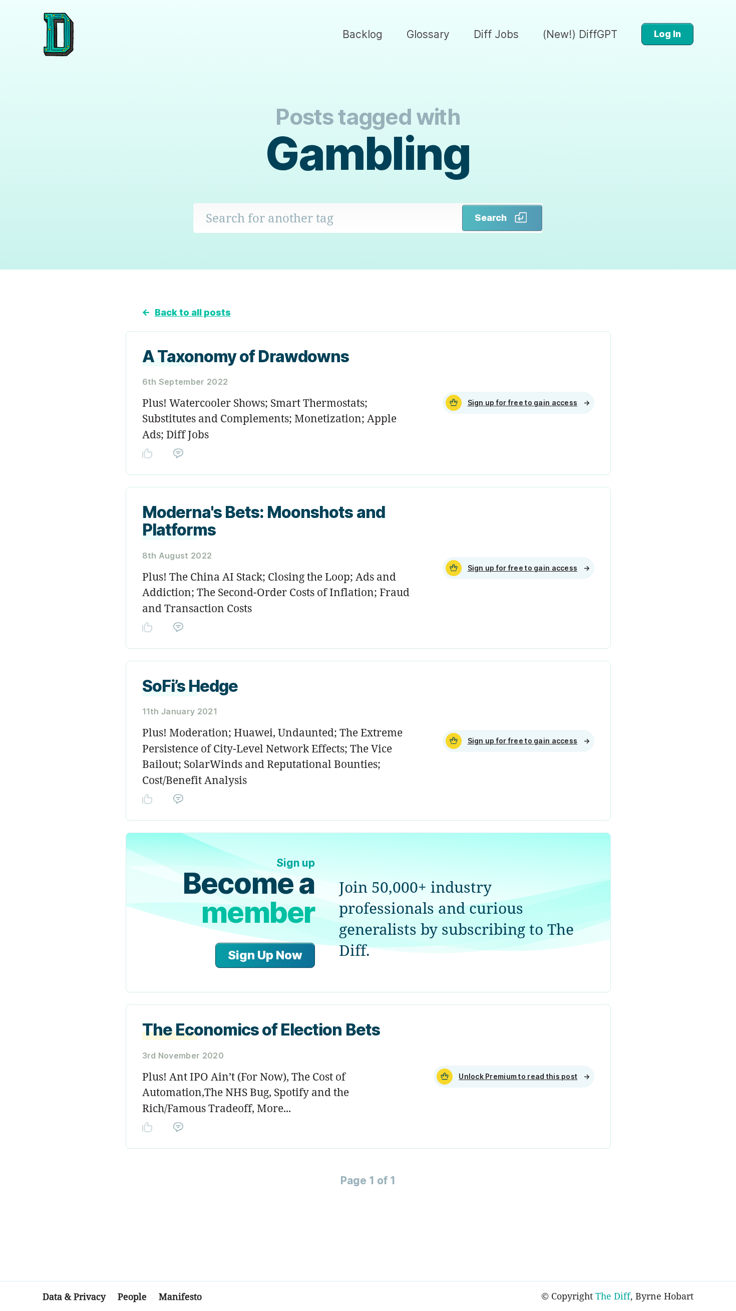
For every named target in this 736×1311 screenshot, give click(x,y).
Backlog (362, 34)
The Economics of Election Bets (261, 1029)
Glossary (428, 34)
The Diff (612, 1296)
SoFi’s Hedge (190, 686)
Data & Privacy (74, 1296)
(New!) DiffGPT (580, 34)
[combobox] (328, 217)
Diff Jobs (496, 34)
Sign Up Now (265, 955)
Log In (667, 34)
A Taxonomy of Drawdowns (245, 356)
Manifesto (180, 1296)
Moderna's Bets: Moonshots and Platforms (263, 521)
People (132, 1296)
